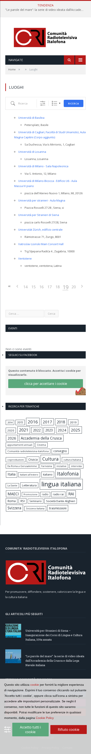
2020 (10, 430)
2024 (62, 430)
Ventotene (25, 258)
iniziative (61, 466)
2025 (75, 430)
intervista (76, 466)
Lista (54, 103)
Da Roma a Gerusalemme (22, 466)
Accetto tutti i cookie (30, 729)
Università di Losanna (32, 152)
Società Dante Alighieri (60, 501)
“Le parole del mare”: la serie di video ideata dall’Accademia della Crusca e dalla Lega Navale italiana (46, 10)
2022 (37, 430)
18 (57, 286)
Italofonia (68, 473)
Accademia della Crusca (41, 438)
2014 (9, 422)
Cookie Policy (45, 718)
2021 (23, 430)
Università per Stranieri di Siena (38, 215)
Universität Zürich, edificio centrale (40, 229)
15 (33, 286)
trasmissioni (57, 508)
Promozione (30, 494)
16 (41, 286)
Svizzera (14, 508)
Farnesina (46, 466)
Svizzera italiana (35, 508)
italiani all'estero (29, 474)
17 (49, 286)
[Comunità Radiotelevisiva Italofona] (45, 36)
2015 (20, 422)
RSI (22, 501)
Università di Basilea (31, 118)
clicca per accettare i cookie (45, 383)
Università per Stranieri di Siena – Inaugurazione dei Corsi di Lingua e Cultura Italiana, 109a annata (53, 635)
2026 (12, 438)
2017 (47, 421)
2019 (73, 422)
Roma (11, 501)
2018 (61, 421)
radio (45, 494)
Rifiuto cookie (68, 729)
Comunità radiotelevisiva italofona (28, 451)
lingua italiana (61, 484)
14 (25, 286)
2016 (33, 422)
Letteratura (29, 485)
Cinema (41, 444)
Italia (11, 474)
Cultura (50, 459)
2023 (49, 430)
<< (9, 286)
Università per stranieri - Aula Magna (41, 200)
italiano (47, 474)
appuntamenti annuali (19, 444)
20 (74, 286)
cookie (34, 684)
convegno (60, 451)
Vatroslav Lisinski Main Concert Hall (40, 244)
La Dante (12, 485)
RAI (71, 493)
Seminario (35, 501)
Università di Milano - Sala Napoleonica (43, 166)
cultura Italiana (72, 459)
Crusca (33, 459)
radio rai (58, 494)
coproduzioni (15, 459)
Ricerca (73, 103)
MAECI (13, 493)
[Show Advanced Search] (42, 103)
